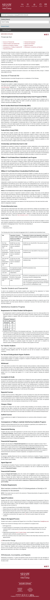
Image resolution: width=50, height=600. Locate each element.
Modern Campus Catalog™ (34, 596)
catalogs (13, 596)
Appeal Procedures (28, 45)
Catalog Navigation (6, 30)
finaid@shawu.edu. (44, 521)
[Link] (7, 6)
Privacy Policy (30, 590)
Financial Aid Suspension (30, 42)
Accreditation (19, 588)
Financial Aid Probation (29, 43)
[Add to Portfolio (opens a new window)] (44, 34)
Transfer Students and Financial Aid (11, 43)
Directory (19, 590)
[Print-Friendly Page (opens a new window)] (46, 34)
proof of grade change (21, 532)
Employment (20, 589)
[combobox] (25, 15)
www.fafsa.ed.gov (5, 87)
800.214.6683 (21, 583)
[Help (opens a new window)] (48, 34)
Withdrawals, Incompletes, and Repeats (33, 47)
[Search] (47, 21)
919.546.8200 (28, 583)
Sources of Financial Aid (8, 42)
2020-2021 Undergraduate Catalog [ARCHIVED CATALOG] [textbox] (15, 15)
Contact (30, 588)
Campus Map (30, 589)
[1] (25, 514)
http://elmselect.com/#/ (23, 215)
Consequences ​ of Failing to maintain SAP (12, 47)
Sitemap (30, 591)
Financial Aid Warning (7, 48)
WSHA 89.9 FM (20, 591)
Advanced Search (5, 26)
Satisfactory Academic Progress (10, 45)
